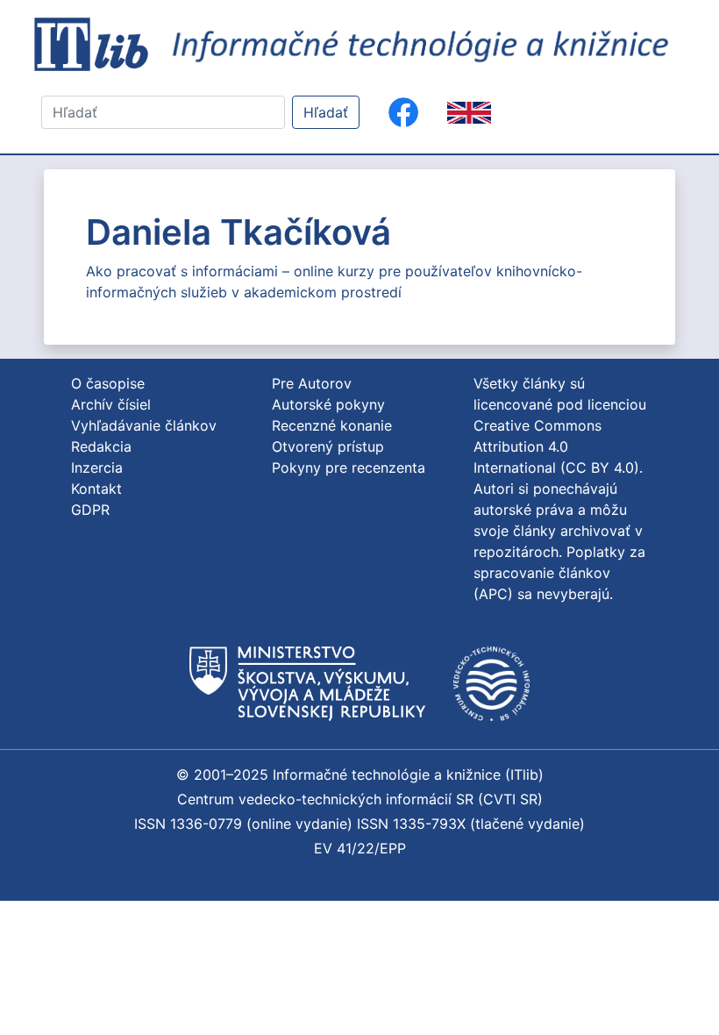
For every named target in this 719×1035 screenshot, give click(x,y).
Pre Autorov (312, 383)
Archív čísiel (111, 404)
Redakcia (101, 446)
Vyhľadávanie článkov (144, 425)
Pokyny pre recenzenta (348, 467)
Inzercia (97, 467)
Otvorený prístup (328, 446)
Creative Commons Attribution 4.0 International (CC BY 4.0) (556, 446)
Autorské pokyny (328, 404)
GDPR (90, 509)
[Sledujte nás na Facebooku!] (403, 112)
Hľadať (325, 112)
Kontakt (96, 488)
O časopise (108, 383)
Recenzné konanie (332, 425)
